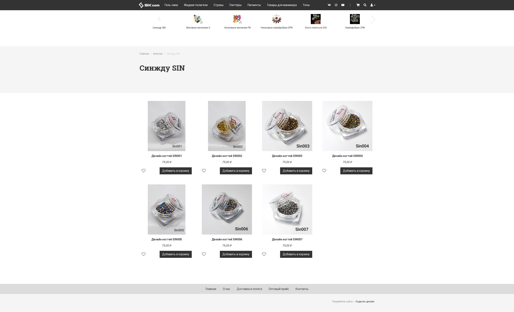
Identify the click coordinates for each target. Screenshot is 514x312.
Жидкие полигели (196, 5)
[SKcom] (149, 5)
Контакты (302, 289)
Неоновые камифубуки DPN (277, 27)
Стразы (218, 5)
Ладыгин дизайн (365, 301)
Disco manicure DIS (316, 27)
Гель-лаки (171, 5)
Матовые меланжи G (198, 27)
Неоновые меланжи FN (237, 27)
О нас (226, 289)
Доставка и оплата (249, 289)
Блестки (157, 53)
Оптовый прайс (279, 289)
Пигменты (254, 5)
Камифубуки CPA (355, 27)
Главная (144, 53)
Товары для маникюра (282, 5)
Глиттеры (235, 5)
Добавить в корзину (175, 170)
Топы (306, 5)
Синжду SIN (159, 27)
